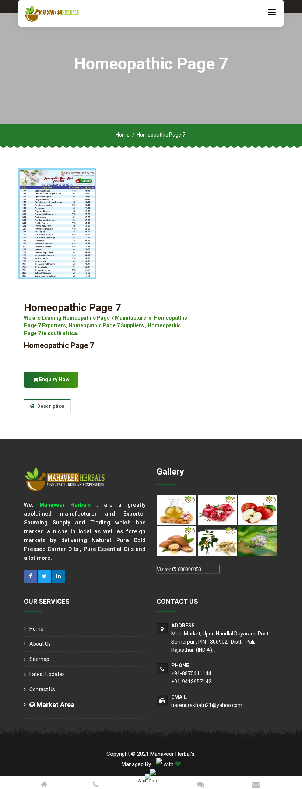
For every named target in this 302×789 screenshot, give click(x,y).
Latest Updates (47, 674)
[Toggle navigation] (272, 12)
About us (40, 644)
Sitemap (39, 659)
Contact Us (42, 689)
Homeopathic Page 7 (72, 308)
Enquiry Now (53, 379)
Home (123, 135)
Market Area (54, 705)
